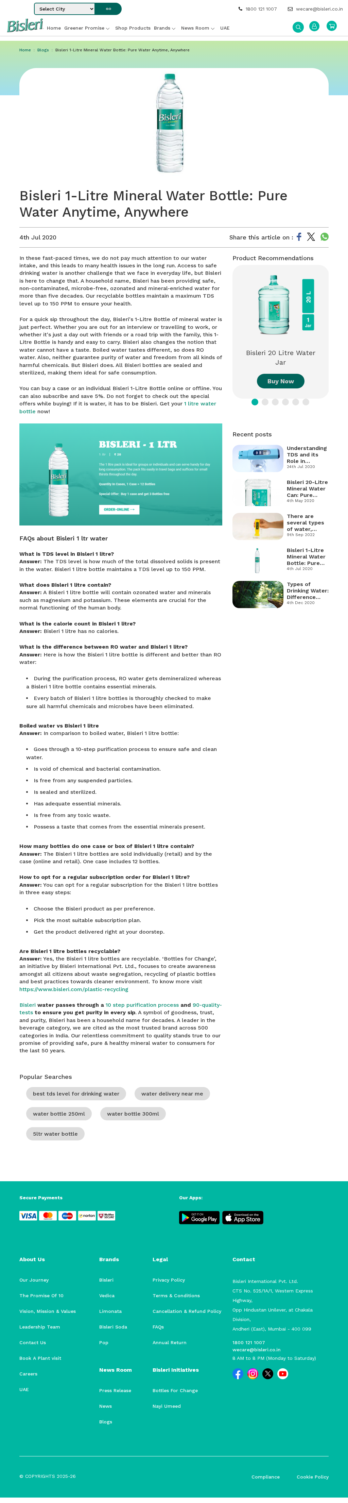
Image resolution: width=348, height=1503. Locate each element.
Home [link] (54, 28)
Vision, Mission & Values (47, 1311)
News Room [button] (195, 28)
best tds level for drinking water (76, 1093)
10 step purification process (142, 1005)
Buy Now (280, 381)
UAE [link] (225, 28)
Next (333, 332)
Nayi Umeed (167, 1406)
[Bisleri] (25, 30)
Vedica (107, 1295)
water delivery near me (172, 1093)
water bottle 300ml (133, 1113)
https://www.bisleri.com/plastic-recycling (73, 989)
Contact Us (32, 1342)
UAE (24, 1389)
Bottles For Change (175, 1390)
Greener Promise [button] (84, 28)
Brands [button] (162, 28)
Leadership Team (39, 1327)
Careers (28, 1373)
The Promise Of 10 (41, 1295)
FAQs (158, 1327)
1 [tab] (254, 402)
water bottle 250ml (59, 1113)
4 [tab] (285, 402)
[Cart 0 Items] (332, 26)
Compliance (265, 1477)
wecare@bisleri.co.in (318, 9)
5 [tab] (295, 402)
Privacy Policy (169, 1280)
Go (108, 8)
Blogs (43, 50)
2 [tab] (265, 402)
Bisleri (27, 1005)
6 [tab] (305, 402)
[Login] (314, 26)
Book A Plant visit (40, 1358)
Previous (227, 332)
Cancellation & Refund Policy (187, 1311)
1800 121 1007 (260, 9)
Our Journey (34, 1280)
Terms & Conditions (176, 1295)
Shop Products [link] (133, 28)
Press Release (115, 1390)
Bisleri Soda (113, 1327)
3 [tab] (275, 402)
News (105, 1406)
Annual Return (170, 1342)
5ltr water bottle (55, 1134)
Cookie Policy (313, 1477)
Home (25, 50)
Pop (103, 1342)
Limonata (110, 1311)
